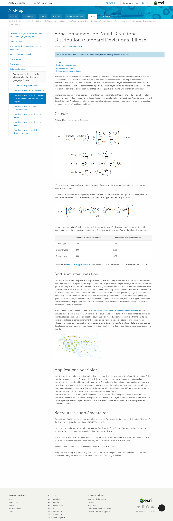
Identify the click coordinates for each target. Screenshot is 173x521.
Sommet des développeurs (99, 511)
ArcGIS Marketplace (56, 517)
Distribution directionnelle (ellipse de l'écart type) (25, 47)
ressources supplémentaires (78, 264)
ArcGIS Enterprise (55, 505)
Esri (159, 3)
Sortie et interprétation (66, 65)
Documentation (15, 508)
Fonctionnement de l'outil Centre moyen (27, 115)
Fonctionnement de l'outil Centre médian (27, 123)
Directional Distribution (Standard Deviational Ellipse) (115, 311)
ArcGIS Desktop (54, 502)
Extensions (106, 16)
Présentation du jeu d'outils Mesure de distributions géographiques (25, 35)
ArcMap (49, 3)
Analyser (56, 16)
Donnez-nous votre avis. (147, 512)
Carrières (91, 502)
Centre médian (15, 64)
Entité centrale (15, 41)
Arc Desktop (17, 2)
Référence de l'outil (24, 21)
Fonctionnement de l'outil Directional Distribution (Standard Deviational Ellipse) (29, 98)
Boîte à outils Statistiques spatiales (50, 21)
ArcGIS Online (54, 499)
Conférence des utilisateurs (99, 508)
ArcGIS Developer (55, 511)
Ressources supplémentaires (68, 71)
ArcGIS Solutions (55, 514)
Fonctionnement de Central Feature (29, 90)
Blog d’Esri (92, 505)
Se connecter (132, 3)
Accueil (13, 16)
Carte (43, 16)
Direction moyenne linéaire (21, 54)
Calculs (59, 62)
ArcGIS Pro (39, 3)
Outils (92, 16)
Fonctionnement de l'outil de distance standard (26, 131)
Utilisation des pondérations (26, 85)
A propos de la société (97, 499)
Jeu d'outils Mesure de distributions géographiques (90, 21)
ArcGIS (51, 508)
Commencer (29, 16)
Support (11, 511)
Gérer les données (75, 16)
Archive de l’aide (75, 46)
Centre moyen (15, 59)
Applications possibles (65, 68)
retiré (74, 55)
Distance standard (17, 69)
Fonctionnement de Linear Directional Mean (25, 107)
